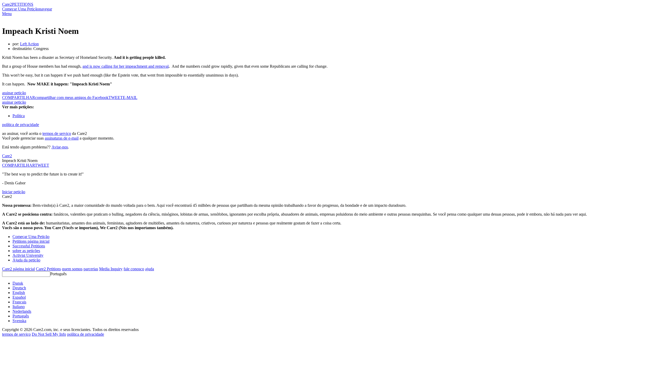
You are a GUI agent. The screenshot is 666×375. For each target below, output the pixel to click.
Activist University (27, 255)
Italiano (18, 306)
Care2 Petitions (48, 269)
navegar (45, 9)
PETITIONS (22, 4)
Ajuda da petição (26, 260)
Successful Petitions (28, 246)
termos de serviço (56, 133)
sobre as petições (26, 250)
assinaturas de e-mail (62, 138)
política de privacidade (20, 124)
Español (19, 297)
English (18, 292)
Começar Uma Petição (20, 9)
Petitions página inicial (30, 241)
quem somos (72, 269)
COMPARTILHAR (18, 165)
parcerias (91, 269)
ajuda (149, 269)
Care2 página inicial (18, 269)
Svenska (19, 320)
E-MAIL (130, 97)
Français (19, 302)
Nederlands (21, 311)
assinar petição (14, 93)
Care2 (7, 4)
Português (58, 274)
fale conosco (134, 269)
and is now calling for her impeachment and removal (125, 66)
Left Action (29, 44)
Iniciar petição (13, 192)
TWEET (115, 97)
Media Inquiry (111, 269)
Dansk (17, 283)
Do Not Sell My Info (49, 334)
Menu (7, 13)
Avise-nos (60, 147)
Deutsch (19, 288)
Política (18, 116)
